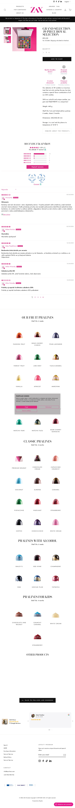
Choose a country (54, 10)
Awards (52, 6)
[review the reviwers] (69, 715)
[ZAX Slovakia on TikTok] (47, 761)
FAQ (57, 6)
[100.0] (32, 177)
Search (6, 745)
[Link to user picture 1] (5, 217)
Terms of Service (8, 754)
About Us (20, 13)
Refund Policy (7, 757)
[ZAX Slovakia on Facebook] (43, 761)
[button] (27, 153)
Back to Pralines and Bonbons (38, 700)
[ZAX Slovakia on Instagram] (40, 761)
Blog (54, 13)
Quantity (46, 49)
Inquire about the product (57, 131)
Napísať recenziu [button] (37, 167)
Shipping (53, 40)
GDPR (5, 748)
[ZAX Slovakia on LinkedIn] (50, 761)
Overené (36, 184)
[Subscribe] (64, 755)
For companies (20, 10)
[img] (5, 195)
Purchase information (10, 751)
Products (20, 6)
